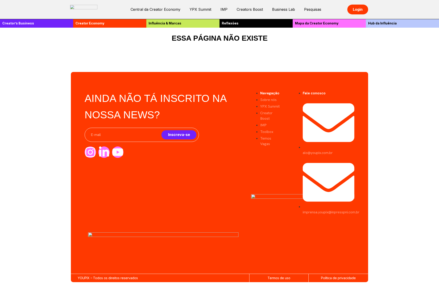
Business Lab (283, 9)
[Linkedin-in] (104, 152)
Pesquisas (312, 9)
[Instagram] (90, 152)
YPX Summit (200, 9)
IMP (224, 9)
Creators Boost (250, 9)
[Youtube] (117, 152)
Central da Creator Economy (155, 9)
